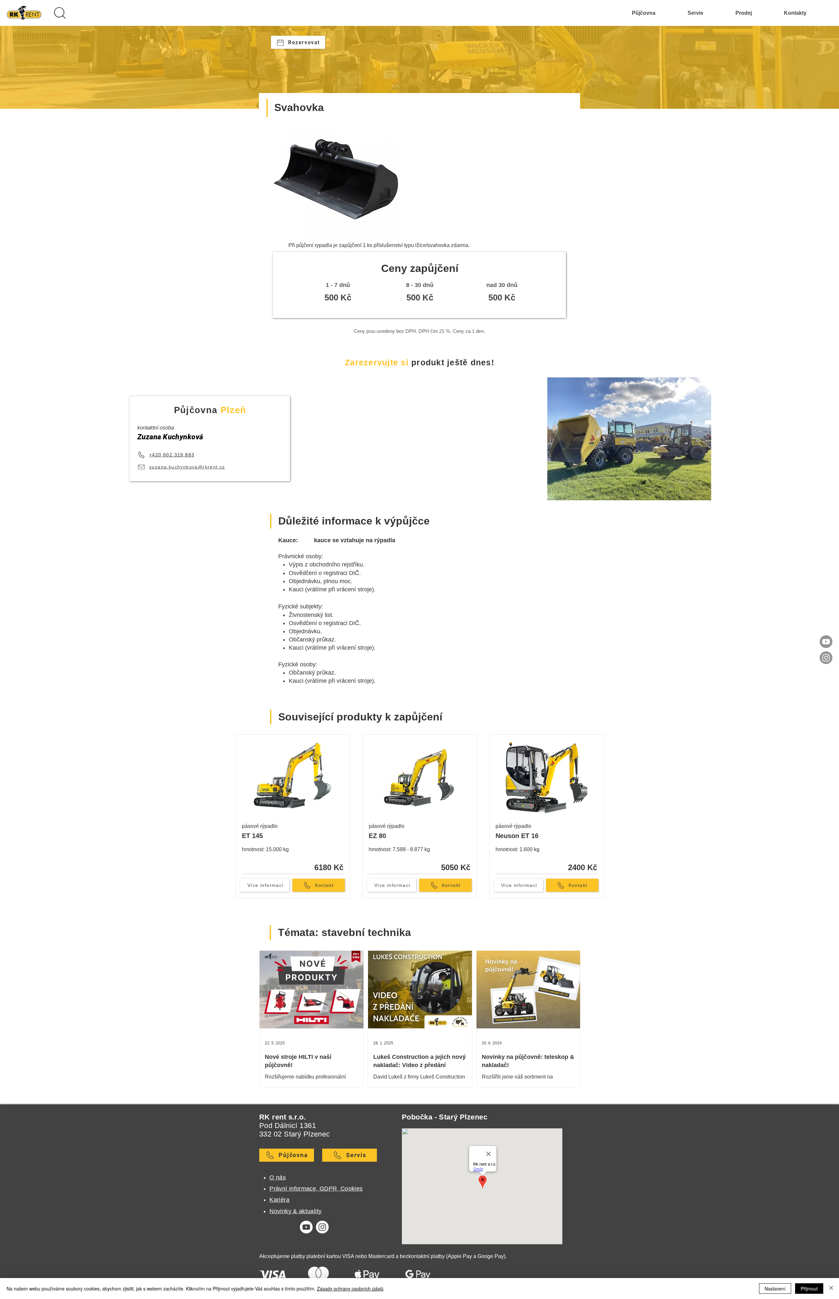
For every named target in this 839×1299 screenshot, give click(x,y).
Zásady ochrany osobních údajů (350, 1288)
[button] (60, 13)
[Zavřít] (831, 1288)
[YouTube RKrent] (826, 641)
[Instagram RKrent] (826, 657)
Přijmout (809, 1288)
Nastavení (775, 1288)
